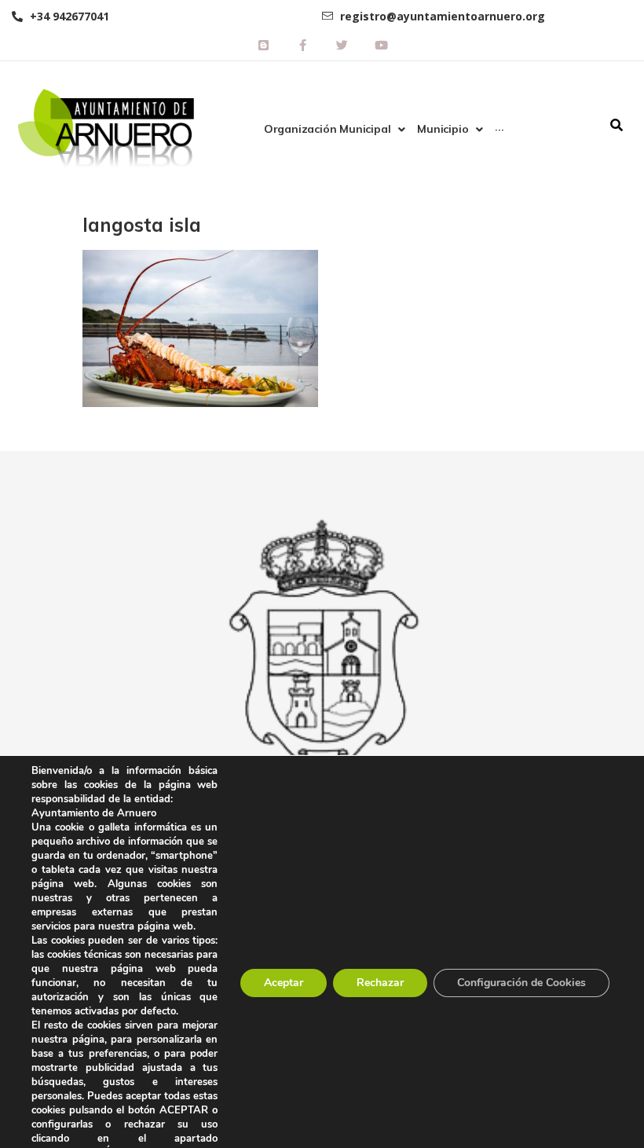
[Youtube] (381, 45)
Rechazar (380, 982)
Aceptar (283, 982)
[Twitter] (341, 45)
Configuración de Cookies (521, 982)
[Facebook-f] (302, 45)
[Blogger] (263, 45)
